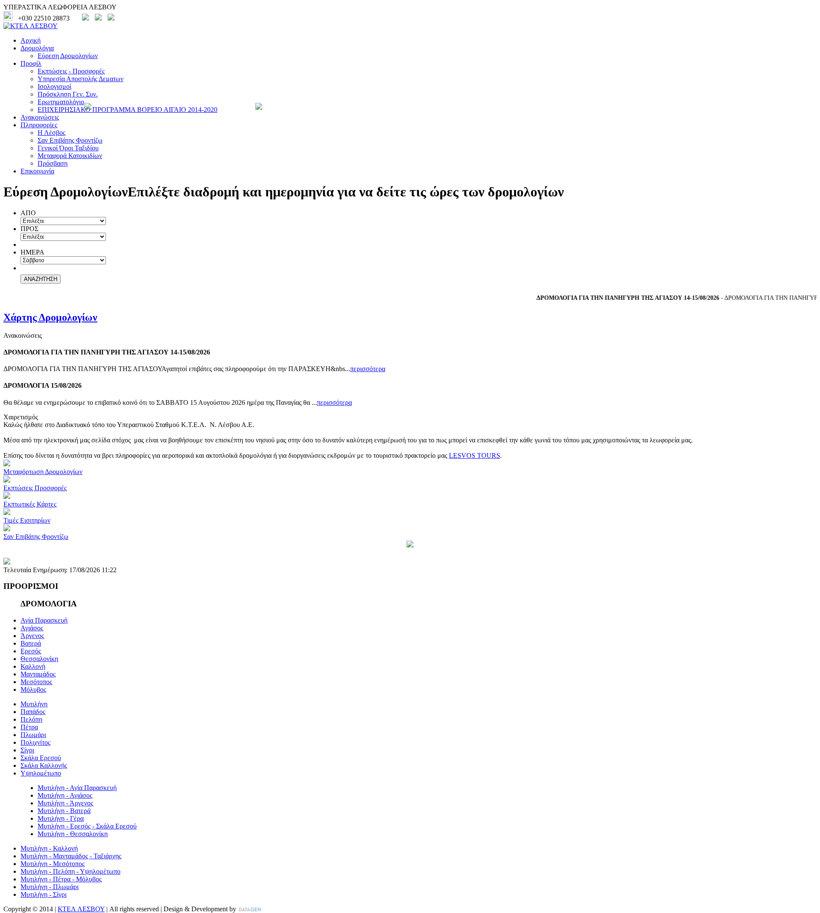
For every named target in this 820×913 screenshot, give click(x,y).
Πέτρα (29, 727)
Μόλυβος (33, 689)
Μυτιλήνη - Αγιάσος (65, 795)
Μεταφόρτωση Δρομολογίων (42, 471)
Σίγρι (27, 750)
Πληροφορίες (38, 125)
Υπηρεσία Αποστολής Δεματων (80, 78)
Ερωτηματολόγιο (61, 101)
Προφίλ (30, 63)
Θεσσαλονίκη (39, 658)
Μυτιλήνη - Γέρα (61, 818)
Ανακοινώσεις (39, 117)
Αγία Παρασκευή (43, 620)
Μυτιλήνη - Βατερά (64, 810)
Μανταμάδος (38, 674)
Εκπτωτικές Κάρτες (29, 504)
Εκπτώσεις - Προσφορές (71, 71)
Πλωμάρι (33, 734)
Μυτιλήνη (33, 704)
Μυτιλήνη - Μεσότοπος (52, 863)
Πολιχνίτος (35, 742)
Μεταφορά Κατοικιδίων (70, 155)
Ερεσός (30, 651)
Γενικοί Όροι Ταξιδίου (68, 148)
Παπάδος (32, 711)
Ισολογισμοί (54, 86)
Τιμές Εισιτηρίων (26, 520)
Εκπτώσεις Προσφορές (35, 488)
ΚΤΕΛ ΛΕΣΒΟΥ (81, 909)
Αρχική (30, 40)
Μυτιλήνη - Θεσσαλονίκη (73, 833)
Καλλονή (32, 666)
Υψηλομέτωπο (40, 773)
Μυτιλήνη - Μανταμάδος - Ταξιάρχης (70, 856)
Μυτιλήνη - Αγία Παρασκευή (77, 787)
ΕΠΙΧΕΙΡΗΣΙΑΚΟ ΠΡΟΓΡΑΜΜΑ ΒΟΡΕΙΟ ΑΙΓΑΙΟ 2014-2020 (127, 109)
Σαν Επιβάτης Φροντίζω (70, 140)
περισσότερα (367, 368)
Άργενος (32, 635)
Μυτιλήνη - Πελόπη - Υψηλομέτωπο (70, 871)
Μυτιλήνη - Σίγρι (43, 894)
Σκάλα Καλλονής (43, 765)
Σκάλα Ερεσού (40, 757)
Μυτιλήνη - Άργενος (65, 803)
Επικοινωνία (37, 171)
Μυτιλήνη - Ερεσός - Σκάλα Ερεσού (87, 826)
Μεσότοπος (36, 681)
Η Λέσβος (51, 132)
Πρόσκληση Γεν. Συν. (68, 94)
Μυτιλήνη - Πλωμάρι (49, 886)
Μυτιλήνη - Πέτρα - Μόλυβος (61, 879)
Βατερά (30, 643)
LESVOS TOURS (474, 455)
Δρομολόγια (37, 48)
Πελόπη (31, 719)
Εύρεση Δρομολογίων (68, 55)
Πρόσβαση (52, 163)
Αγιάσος (31, 628)
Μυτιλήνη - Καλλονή (49, 848)
